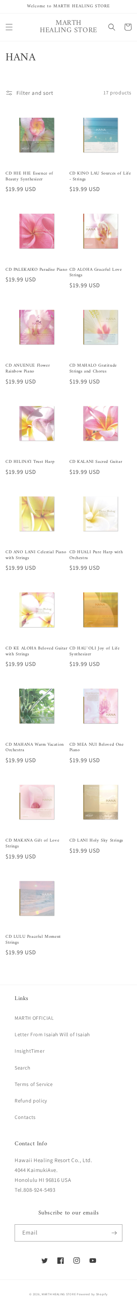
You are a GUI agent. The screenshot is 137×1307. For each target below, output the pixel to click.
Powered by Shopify (92, 1294)
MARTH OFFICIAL (34, 1018)
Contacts (25, 1117)
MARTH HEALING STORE (59, 1294)
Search (23, 1067)
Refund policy (31, 1100)
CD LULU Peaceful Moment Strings (33, 939)
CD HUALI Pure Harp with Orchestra (96, 555)
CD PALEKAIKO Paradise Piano (36, 270)
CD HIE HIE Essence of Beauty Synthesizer (29, 176)
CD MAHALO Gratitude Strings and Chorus (93, 368)
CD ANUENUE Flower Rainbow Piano (27, 368)
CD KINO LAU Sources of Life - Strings (100, 176)
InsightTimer (30, 1051)
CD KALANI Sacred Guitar (95, 462)
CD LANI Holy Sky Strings (96, 841)
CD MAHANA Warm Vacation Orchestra (34, 747)
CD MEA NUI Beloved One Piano (96, 747)
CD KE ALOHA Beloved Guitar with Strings (36, 651)
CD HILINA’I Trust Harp (29, 462)
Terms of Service (34, 1084)
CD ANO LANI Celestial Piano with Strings (35, 555)
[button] (9, 27)
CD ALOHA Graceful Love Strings (95, 272)
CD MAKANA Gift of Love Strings (32, 843)
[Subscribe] (114, 1233)
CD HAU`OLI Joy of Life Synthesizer (94, 651)
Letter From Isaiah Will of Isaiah (52, 1034)
